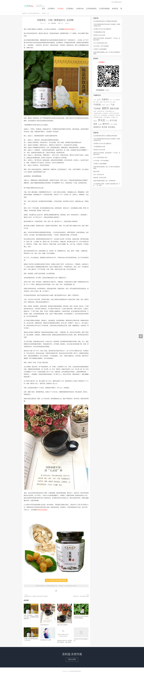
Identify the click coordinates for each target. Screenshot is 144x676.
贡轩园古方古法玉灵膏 (99, 35)
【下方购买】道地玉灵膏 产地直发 (57, 580)
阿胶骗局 (115, 124)
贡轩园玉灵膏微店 (69, 29)
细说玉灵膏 (96, 171)
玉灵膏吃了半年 (96, 115)
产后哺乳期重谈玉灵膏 (99, 32)
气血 (112, 105)
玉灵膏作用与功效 (100, 111)
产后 (111, 99)
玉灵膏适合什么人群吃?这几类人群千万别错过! (36, 596)
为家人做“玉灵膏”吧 (62, 624)
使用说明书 (117, 99)
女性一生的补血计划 (98, 174)
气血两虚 (97, 109)
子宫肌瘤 (97, 105)
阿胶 (112, 124)
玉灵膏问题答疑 (104, 8)
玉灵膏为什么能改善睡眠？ (100, 49)
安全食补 (103, 104)
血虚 (95, 124)
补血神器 (100, 124)
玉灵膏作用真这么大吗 (109, 111)
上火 (99, 99)
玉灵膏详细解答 (106, 117)
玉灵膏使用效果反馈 (97, 113)
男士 (117, 117)
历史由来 (61, 8)
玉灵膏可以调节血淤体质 (114, 113)
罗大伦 (101, 120)
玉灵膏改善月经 (111, 115)
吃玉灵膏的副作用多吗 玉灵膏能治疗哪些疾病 (105, 21)
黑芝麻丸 (111, 127)
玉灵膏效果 (117, 115)
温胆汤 (105, 108)
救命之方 (108, 104)
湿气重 (94, 111)
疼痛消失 (95, 120)
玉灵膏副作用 (105, 113)
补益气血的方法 (44, 624)
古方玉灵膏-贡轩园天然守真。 (28, 6)
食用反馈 (115, 8)
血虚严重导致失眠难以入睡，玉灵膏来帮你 (104, 180)
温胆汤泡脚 (114, 109)
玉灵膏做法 (70, 8)
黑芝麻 (104, 127)
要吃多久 (106, 124)
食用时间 (97, 127)
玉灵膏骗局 (113, 117)
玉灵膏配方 (51, 8)
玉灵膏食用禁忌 (91, 8)
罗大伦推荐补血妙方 (117, 2)
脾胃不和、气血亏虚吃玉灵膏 (81, 596)
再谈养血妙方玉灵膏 (45, 640)
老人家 (107, 120)
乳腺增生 (105, 99)
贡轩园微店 (101, 62)
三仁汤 (94, 99)
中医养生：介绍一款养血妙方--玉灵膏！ (56, 20)
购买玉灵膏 (72, 659)
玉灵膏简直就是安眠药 (97, 117)
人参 (113, 99)
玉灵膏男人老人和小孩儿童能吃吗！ (102, 29)
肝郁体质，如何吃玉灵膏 (99, 177)
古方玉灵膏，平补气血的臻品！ (101, 46)
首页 (43, 8)
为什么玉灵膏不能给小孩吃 (100, 43)
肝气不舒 (113, 121)
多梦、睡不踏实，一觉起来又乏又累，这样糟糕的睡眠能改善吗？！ (31, 617)
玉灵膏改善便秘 (104, 115)
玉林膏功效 (80, 8)
